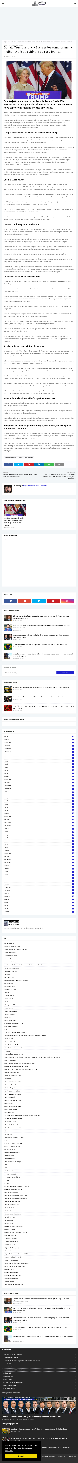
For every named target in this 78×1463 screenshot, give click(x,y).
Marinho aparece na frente (13, 1045)
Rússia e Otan (9, 1223)
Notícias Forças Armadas (12, 1088)
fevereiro (39, 758)
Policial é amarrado (11, 1174)
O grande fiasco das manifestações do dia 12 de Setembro (22, 1115)
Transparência (72, 1456)
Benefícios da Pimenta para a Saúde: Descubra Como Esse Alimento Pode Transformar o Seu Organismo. (43, 707)
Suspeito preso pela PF (12, 1260)
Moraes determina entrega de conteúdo (17, 1066)
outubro (39, 745)
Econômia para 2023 (11, 1011)
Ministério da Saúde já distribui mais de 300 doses (20, 1063)
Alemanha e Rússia (10, 952)
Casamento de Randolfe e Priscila (39, 1382)
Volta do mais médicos (11, 1278)
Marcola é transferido (11, 1042)
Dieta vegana (9, 1008)
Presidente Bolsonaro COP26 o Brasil (16, 1195)
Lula (6, 1029)
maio (39, 767)
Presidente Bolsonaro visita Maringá (16, 1198)
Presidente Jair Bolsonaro (12, 1201)
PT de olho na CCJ (10, 1149)
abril (39, 764)
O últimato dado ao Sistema (13, 1118)
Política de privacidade (48, 1456)
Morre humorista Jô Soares (13, 1075)
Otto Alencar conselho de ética (14, 1137)
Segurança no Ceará (11, 1238)
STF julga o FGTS (10, 1229)
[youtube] (24, 601)
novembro (39, 748)
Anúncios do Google (11, 962)
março (39, 761)
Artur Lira (7, 974)
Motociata (8, 1078)
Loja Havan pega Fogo (11, 1026)
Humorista (8, 1017)
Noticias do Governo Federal (13, 1082)
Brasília (7, 992)
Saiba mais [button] (9, 1451)
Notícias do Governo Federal (13, 1100)
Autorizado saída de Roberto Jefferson (16, 980)
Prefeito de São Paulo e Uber (13, 1189)
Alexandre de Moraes (11, 956)
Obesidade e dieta (10, 1122)
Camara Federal (9, 995)
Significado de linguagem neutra (15, 1248)
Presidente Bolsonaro (11, 1192)
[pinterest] (53, 601)
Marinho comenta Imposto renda (15, 1048)
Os (5, 1131)
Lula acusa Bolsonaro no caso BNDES (16, 1032)
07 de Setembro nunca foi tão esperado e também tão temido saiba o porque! (40, 645)
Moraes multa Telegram (12, 1072)
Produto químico (10, 1211)
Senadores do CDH (10, 1245)
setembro (39, 742)
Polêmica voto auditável (12, 1177)
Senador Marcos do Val (11, 1241)
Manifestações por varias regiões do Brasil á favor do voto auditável (25, 1035)
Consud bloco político (39, 1385)
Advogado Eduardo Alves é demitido (16, 949)
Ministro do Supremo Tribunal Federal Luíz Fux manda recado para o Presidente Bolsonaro (32, 1057)
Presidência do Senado (12, 1205)
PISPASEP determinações (12, 1146)
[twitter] (39, 601)
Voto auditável (9, 1281)
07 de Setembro (9, 943)
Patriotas (7, 1165)
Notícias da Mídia (10, 1097)
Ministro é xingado (10, 1060)
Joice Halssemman (10, 1020)
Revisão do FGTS (10, 1217)
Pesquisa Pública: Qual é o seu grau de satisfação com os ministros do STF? (33, 1417)
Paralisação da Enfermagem (13, 1162)
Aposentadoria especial (12, 968)
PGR (6, 1140)
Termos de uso (62, 1456)
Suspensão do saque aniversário (15, 1266)
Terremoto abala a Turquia (13, 1275)
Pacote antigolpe (10, 1158)
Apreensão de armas (11, 971)
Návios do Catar (9, 1112)
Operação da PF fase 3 (11, 1125)
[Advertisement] (39, 22)
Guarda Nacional (10, 1014)
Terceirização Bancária (11, 1272)
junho (39, 770)
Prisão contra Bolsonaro (12, 1208)
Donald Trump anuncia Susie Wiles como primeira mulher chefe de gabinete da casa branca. (14, 521)
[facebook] (10, 601)
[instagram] (67, 601)
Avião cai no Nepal (10, 989)
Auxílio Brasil (9, 983)
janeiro (39, 755)
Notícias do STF (9, 1103)
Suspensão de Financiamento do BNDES (17, 1263)
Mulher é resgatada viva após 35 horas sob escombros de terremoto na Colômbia (41, 697)
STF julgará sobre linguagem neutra (16, 1232)
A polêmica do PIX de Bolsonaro (39, 1354)
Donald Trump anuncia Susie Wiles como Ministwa (26, 42)
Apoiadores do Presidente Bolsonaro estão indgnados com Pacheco (25, 965)
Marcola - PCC (9, 1039)
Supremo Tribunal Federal (13, 1257)
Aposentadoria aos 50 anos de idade (39, 1370)
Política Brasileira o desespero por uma (17, 1186)
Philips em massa (10, 1171)
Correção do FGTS (10, 1005)
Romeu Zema (9, 1220)
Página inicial (7, 42)
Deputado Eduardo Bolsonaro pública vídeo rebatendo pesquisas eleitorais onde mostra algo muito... (41, 636)
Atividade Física (9, 977)
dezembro (39, 752)
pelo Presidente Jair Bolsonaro (14, 1284)
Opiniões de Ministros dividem (14, 1128)
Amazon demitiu (10, 959)
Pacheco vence (9, 1155)
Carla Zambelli (9, 999)
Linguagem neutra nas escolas (14, 1023)
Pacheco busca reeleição (12, 1152)
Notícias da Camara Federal (13, 1094)
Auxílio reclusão (10, 986)
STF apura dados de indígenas (14, 1226)
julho (39, 736)
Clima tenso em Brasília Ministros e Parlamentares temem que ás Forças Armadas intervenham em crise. (41, 617)
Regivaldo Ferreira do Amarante (35, 486)
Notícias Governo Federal (12, 1091)
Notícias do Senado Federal (13, 1106)
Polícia (7, 1180)
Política (7, 1183)
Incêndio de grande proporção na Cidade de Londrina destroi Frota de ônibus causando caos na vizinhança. (43, 655)
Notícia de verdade (10, 1085)
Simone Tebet (9, 1251)
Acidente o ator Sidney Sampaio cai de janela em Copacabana (39, 1361)
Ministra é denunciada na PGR (14, 1054)
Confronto (8, 1002)
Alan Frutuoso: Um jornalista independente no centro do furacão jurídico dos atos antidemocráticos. (41, 627)
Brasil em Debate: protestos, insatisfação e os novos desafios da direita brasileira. (41, 688)
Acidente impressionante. (12, 946)
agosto (39, 739)
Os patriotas (8, 1134)
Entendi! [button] (21, 1456)
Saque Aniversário (10, 1235)
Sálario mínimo (9, 1269)
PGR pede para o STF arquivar (14, 1143)
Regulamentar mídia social (13, 1214)
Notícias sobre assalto (11, 1109)
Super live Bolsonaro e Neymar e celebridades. (19, 1254)
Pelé (6, 1168)
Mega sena (8, 1051)
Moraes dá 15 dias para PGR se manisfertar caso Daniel (21, 1069)
